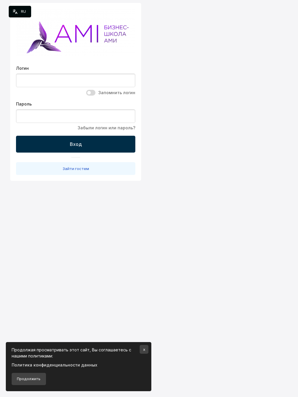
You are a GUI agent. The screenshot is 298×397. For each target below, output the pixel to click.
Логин (22, 68)
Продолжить (28, 379)
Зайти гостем (76, 168)
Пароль (24, 103)
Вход (76, 144)
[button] (20, 11)
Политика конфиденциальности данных (54, 364)
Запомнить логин (116, 92)
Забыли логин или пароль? (106, 127)
